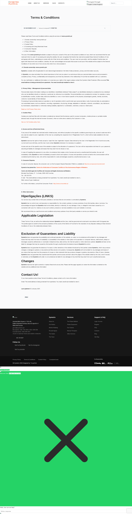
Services (46, 3)
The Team (51, 337)
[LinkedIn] (107, 28)
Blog (54, 3)
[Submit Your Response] (66, 513)
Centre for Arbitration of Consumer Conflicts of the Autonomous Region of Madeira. (62, 167)
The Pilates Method (72, 321)
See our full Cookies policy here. (30, 122)
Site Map (96, 337)
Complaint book (53, 359)
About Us (37, 3)
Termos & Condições (44, 28)
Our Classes (70, 327)
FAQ (95, 327)
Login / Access (98, 321)
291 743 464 (24, 329)
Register (96, 324)
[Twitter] (105, 28)
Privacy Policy (17, 359)
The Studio (52, 333)
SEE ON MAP (20, 338)
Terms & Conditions (29, 359)
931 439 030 (34, 329)
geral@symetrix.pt (18, 327)
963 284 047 (26, 331)
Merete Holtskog (53, 327)
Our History (52, 324)
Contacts (61, 3)
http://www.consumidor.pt (60, 183)
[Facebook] (102, 28)
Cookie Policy (42, 359)
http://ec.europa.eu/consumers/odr (94, 164)
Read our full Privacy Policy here (31, 109)
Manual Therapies (72, 330)
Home (29, 3)
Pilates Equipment (72, 324)
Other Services (71, 333)
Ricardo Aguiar (53, 330)
